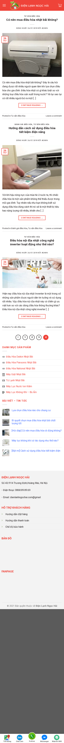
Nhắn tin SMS (57, 741)
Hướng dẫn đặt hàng (16, 514)
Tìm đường (7, 741)
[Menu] (4, 5)
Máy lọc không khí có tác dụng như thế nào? (35, 440)
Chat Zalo (19, 741)
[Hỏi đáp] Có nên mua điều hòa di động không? (37, 430)
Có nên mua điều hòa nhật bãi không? (32, 20)
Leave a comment (54, 116)
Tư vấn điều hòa (32, 16)
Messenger (44, 741)
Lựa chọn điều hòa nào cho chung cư (31, 410)
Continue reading (32, 105)
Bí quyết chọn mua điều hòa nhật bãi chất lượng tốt (33, 422)
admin (45, 28)
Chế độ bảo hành (14, 526)
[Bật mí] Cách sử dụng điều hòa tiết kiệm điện (36, 450)
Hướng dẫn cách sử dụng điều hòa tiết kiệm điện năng (32, 130)
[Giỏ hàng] (60, 5)
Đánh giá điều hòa (23, 124)
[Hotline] (32, 737)
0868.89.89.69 (22, 490)
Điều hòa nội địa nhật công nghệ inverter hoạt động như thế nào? (32, 242)
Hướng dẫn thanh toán (17, 520)
